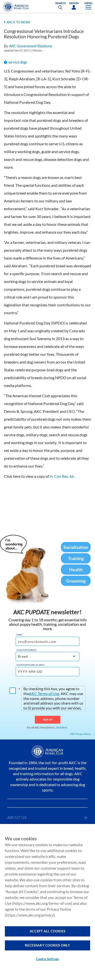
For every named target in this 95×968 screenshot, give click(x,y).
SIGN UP (47, 719)
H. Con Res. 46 (62, 476)
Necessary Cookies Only (47, 945)
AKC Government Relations (30, 45)
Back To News (18, 22)
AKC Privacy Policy (80, 733)
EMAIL (19, 635)
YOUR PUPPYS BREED (27, 650)
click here (61, 727)
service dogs (17, 62)
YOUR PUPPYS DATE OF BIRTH (30, 665)
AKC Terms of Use (44, 693)
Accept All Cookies (48, 931)
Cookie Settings (47, 959)
